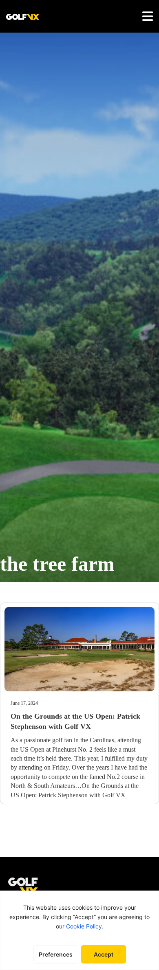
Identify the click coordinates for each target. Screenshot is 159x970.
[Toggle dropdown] (147, 16)
